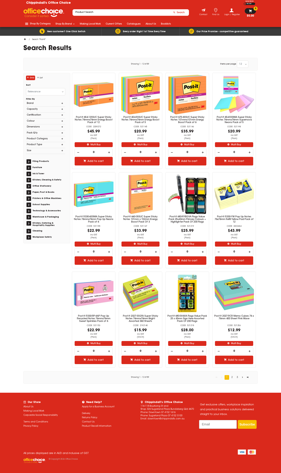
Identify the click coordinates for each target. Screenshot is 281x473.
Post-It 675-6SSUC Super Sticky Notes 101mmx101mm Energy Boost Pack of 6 (187, 120)
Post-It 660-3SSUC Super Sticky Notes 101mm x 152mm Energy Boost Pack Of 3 (140, 219)
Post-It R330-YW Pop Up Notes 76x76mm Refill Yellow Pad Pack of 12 (234, 219)
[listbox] (242, 64)
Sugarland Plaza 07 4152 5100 (165, 416)
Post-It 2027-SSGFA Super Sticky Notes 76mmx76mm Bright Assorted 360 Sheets (140, 318)
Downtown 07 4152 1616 (162, 412)
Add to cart (95, 161)
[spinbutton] (94, 152)
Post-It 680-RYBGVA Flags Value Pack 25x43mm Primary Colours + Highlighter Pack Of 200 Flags (187, 219)
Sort (28, 85)
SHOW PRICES (250, 1)
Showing (140, 64)
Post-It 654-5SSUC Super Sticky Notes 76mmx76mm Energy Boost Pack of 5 (140, 120)
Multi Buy (95, 145)
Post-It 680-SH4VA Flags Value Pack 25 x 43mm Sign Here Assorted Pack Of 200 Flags (187, 318)
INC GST (249, 3)
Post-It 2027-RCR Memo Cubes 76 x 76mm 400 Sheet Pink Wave (234, 317)
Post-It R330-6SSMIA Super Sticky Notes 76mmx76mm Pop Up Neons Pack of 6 (93, 219)
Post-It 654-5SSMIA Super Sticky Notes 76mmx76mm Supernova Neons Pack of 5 (234, 120)
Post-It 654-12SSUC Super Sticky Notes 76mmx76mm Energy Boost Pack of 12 (94, 120)
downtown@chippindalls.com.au (166, 419)
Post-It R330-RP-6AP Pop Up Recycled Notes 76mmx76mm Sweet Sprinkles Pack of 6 (93, 318)
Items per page (228, 64)
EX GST (245, 4)
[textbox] (121, 12)
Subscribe (247, 424)
